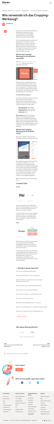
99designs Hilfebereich (8, 10)
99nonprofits (6, 411)
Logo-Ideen (42, 407)
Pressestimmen (6, 407)
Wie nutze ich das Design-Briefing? (24, 298)
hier (19, 180)
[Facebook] (22, 383)
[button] (50, 3)
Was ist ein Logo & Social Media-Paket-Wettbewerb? (29, 285)
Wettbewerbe (25, 10)
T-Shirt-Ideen (43, 409)
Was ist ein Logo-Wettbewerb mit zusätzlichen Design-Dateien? (31, 306)
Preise (16, 405)
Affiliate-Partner (43, 405)
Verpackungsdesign (32, 406)
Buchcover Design (32, 411)
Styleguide (30, 404)
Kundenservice (6, 398)
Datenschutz (34, 420)
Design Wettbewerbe (20, 396)
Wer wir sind (5, 396)
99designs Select (19, 411)
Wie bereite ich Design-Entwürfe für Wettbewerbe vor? (29, 311)
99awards (42, 403)
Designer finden (18, 400)
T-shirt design (31, 408)
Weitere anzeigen (21, 316)
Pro (16, 407)
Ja (22, 332)
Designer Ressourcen (45, 411)
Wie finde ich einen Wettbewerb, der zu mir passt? (28, 302)
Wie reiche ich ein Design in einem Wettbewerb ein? (29, 294)
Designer (18, 10)
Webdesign (30, 402)
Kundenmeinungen (7, 409)
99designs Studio (19, 409)
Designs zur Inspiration (20, 403)
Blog (41, 398)
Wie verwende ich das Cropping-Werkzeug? (27, 289)
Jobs (4, 400)
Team (4, 403)
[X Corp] (30, 383)
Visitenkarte (30, 400)
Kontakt (19, 369)
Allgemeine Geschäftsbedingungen (22, 420)
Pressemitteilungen (7, 405)
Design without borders (45, 400)
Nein (32, 332)
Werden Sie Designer (45, 396)
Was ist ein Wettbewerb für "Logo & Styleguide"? (28, 275)
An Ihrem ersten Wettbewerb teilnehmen (26, 271)
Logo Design (30, 398)
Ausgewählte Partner (44, 413)
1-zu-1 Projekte (18, 398)
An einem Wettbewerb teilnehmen (39, 10)
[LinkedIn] (38, 383)
